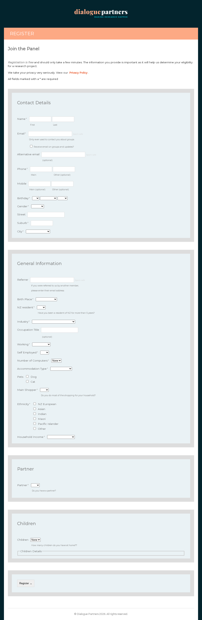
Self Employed (27, 352)
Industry (23, 321)
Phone (22, 168)
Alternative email (28, 154)
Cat (33, 381)
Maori (42, 418)
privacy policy (78, 72)
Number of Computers (33, 360)
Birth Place (25, 299)
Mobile (21, 183)
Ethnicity (23, 404)
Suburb (22, 222)
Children (22, 539)
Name (22, 118)
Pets (20, 376)
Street (21, 214)
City (20, 231)
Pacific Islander (48, 423)
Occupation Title (28, 329)
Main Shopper (27, 389)
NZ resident (26, 307)
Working (23, 344)
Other (42, 428)
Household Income (31, 436)
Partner (23, 485)
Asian (41, 409)
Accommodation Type (32, 368)
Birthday (23, 198)
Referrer (22, 279)
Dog (33, 376)
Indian (42, 414)
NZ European (47, 404)
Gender (23, 206)
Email (21, 133)
